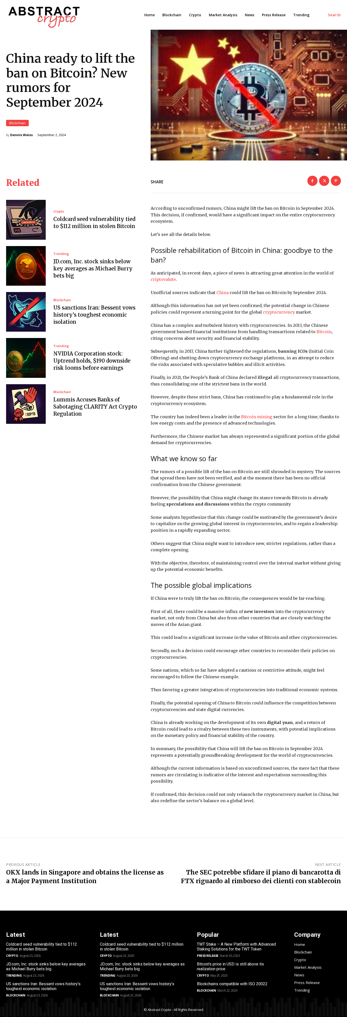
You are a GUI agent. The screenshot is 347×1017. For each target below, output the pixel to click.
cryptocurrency (279, 312)
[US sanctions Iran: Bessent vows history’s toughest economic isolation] (26, 312)
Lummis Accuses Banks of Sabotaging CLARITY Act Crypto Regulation (95, 406)
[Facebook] (312, 181)
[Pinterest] (336, 181)
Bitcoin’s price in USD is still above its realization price (230, 966)
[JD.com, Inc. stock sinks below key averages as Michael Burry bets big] (26, 266)
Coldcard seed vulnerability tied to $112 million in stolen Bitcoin (41, 946)
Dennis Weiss (21, 135)
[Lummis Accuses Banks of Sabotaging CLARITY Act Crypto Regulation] (26, 404)
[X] (324, 181)
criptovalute (163, 279)
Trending (61, 253)
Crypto (58, 211)
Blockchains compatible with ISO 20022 (232, 983)
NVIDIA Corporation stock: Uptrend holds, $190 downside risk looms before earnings (91, 360)
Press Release (207, 956)
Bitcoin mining (256, 416)
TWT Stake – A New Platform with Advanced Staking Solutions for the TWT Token (236, 946)
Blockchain (17, 123)
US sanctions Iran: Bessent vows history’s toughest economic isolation (94, 314)
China (222, 292)
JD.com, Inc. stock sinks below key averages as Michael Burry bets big (93, 268)
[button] (334, 15)
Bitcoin (324, 331)
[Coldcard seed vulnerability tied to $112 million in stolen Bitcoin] (26, 219)
